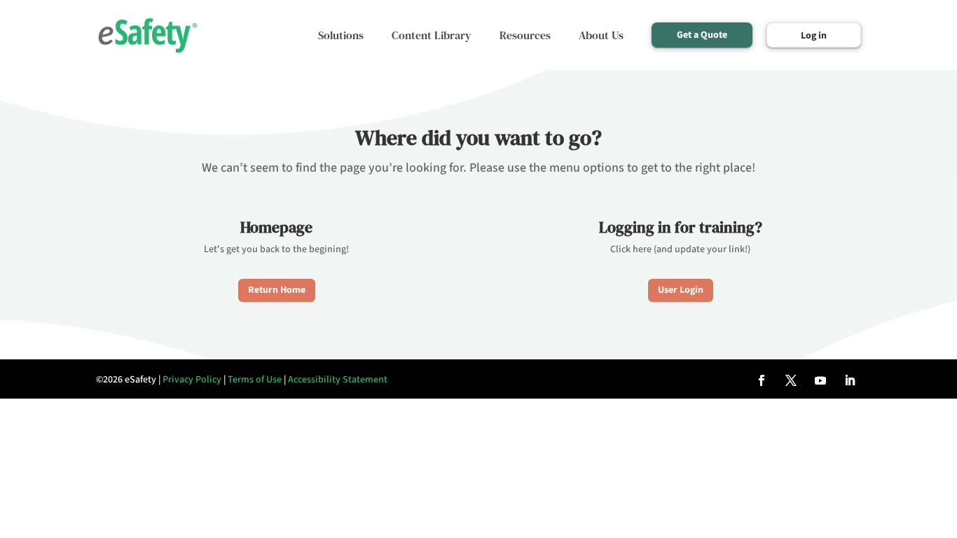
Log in (814, 36)
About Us (601, 35)
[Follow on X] (791, 380)
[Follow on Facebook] (761, 380)
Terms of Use (255, 380)
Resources (525, 35)
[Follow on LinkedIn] (850, 380)
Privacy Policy (192, 380)
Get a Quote (702, 35)
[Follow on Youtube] (820, 380)
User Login (680, 290)
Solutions (341, 35)
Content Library (431, 35)
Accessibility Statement (337, 380)
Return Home (276, 290)
